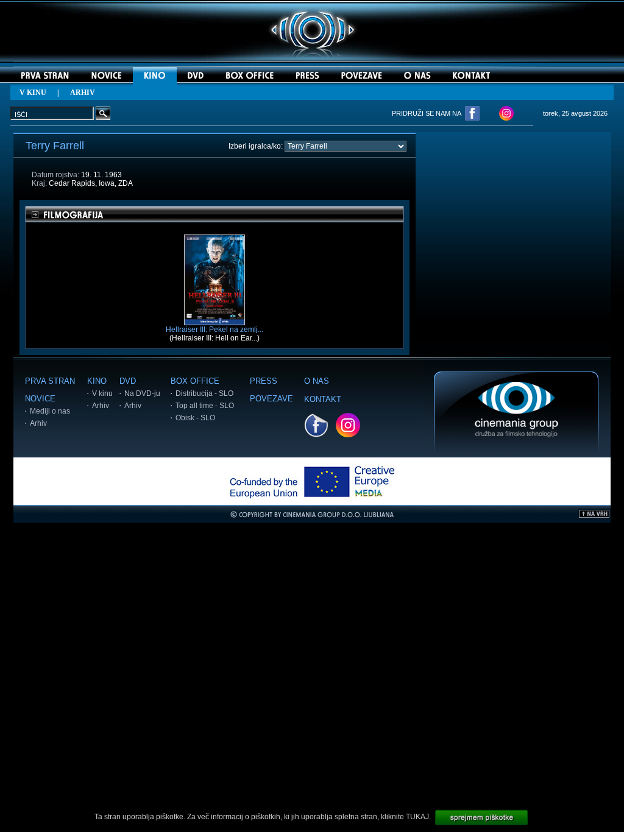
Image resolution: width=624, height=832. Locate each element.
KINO (97, 381)
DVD (127, 381)
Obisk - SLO (195, 418)
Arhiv (38, 423)
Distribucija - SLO (204, 393)
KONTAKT (322, 399)
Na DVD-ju (142, 393)
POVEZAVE (271, 398)
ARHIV (82, 92)
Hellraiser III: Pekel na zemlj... (214, 329)
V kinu (102, 393)
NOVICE (40, 398)
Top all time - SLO (205, 405)
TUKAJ (417, 817)
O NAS (316, 381)
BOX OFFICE (195, 381)
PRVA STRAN (50, 381)
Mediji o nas (50, 411)
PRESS (263, 381)
